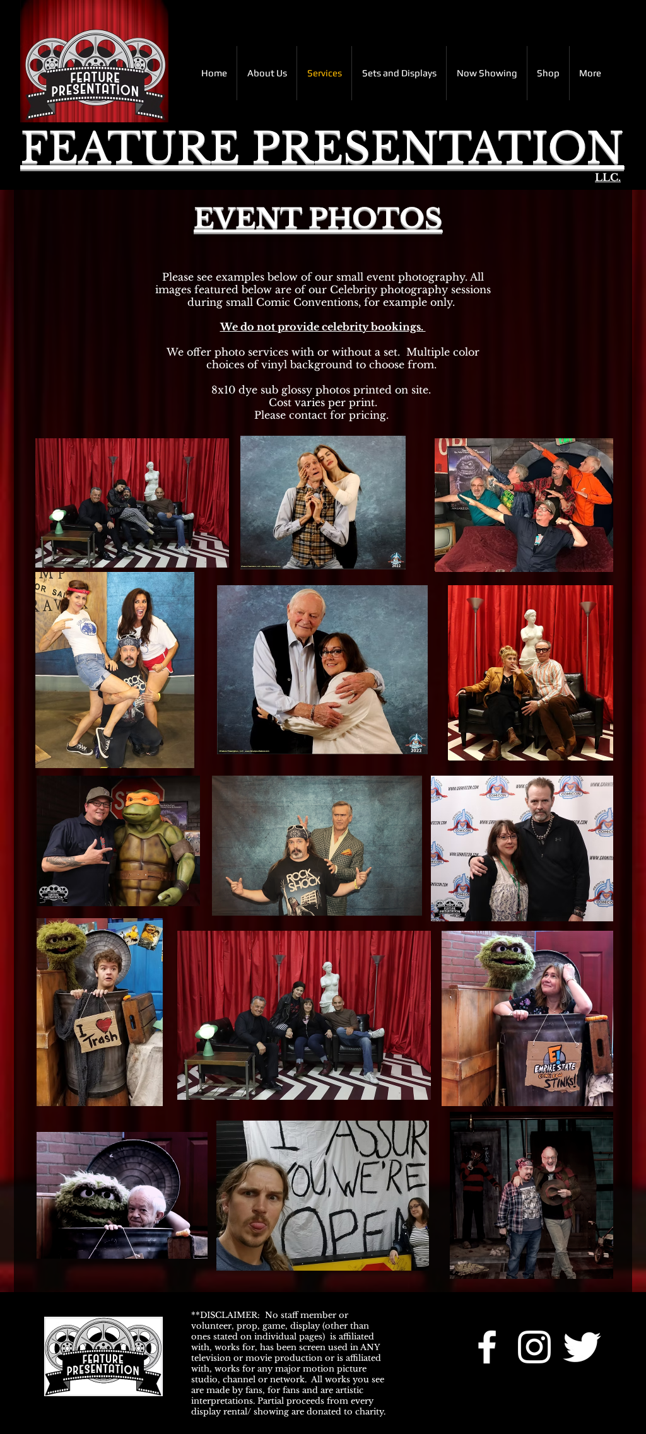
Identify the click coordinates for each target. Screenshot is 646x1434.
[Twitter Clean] (582, 1347)
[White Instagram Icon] (534, 1347)
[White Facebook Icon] (487, 1347)
